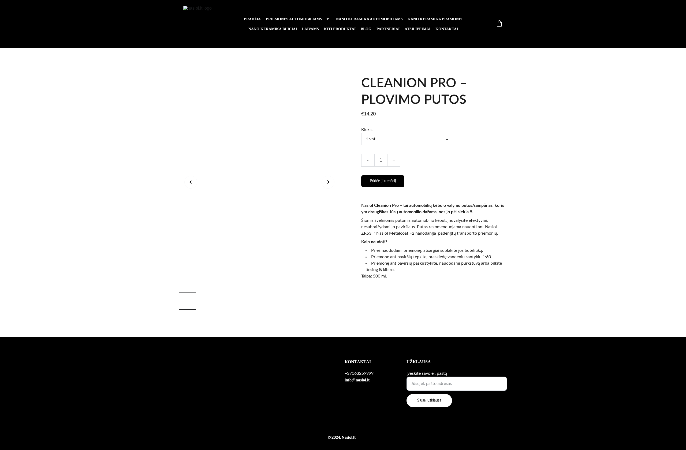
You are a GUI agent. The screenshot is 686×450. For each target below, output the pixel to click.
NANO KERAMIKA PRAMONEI (435, 19)
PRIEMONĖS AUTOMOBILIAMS (294, 19)
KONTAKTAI (446, 29)
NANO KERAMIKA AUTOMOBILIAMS (369, 19)
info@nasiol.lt (357, 380)
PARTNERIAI (388, 29)
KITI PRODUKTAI (340, 29)
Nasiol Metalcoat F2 (395, 233)
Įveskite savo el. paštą (427, 373)
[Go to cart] (499, 24)
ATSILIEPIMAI (417, 29)
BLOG (366, 29)
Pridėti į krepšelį (383, 181)
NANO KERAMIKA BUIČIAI (272, 29)
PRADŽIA (252, 19)
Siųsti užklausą (429, 400)
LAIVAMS (310, 29)
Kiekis (366, 130)
